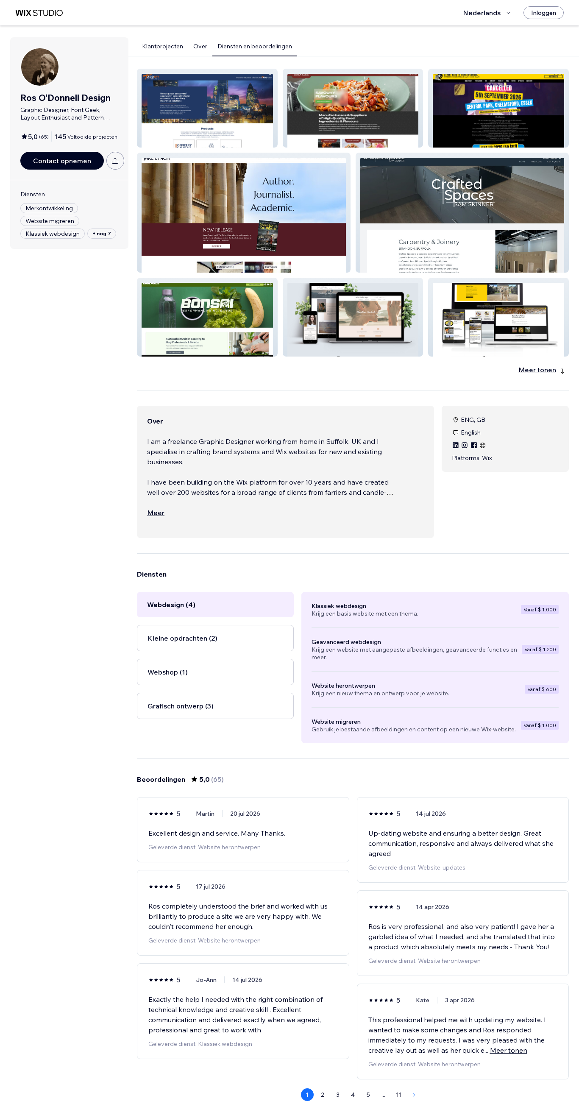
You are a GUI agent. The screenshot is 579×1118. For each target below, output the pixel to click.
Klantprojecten (162, 46)
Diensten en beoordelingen (254, 46)
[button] (207, 108)
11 (399, 1094)
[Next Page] (414, 1094)
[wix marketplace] (39, 13)
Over (200, 46)
